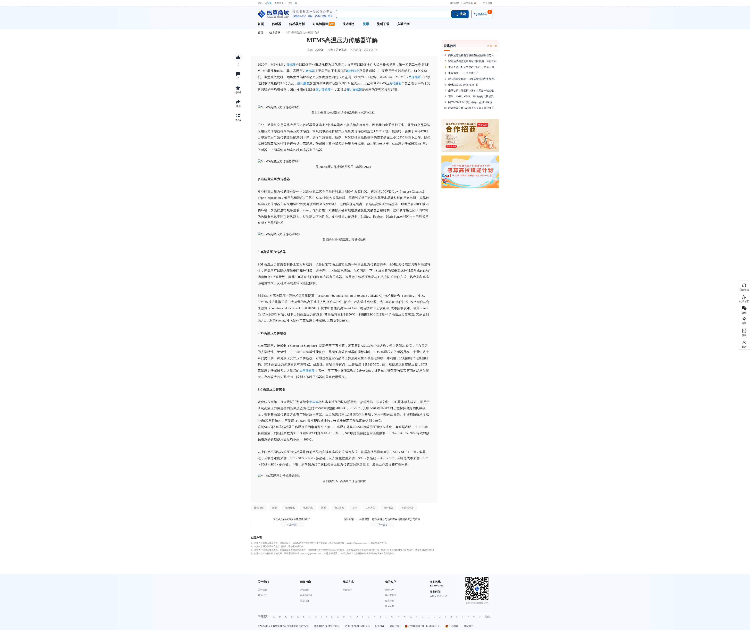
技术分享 (274, 32)
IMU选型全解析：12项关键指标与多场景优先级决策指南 (472, 78)
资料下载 (383, 24)
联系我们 (262, 595)
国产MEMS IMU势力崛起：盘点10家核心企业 (472, 102)
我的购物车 (391, 595)
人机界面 (370, 507)
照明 (323, 507)
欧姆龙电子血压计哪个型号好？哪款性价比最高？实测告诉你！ (472, 108)
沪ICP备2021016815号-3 (357, 626)
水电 (355, 507)
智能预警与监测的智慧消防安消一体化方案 (472, 61)
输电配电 (290, 507)
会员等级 (389, 600)
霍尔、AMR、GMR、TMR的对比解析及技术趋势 (472, 96)
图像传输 (258, 507)
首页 (261, 24)
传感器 (276, 24)
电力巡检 (339, 507)
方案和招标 (320, 24)
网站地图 (468, 626)
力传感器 (415, 77)
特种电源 (388, 507)
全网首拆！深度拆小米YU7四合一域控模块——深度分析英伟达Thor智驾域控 (472, 90)
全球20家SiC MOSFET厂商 (463, 84)
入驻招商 (403, 24)
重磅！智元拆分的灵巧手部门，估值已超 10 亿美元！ (472, 67)
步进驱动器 (407, 507)
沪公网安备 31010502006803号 (424, 626)
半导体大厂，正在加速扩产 (463, 72)
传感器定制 (297, 24)
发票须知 (304, 600)
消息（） (293, 3)
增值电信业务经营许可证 (327, 626)
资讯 (366, 24)
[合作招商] (470, 135)
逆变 (274, 507)
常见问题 (389, 606)
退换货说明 (306, 595)
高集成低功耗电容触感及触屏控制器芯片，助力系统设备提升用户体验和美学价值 (472, 55)
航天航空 (353, 70)
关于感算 (487, 3)
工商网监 (453, 626)
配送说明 (347, 589)
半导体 (313, 402)
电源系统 (308, 507)
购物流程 (304, 589)
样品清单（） (471, 3)
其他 (487, 616)
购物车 (484, 13)
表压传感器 (307, 370)
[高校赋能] (470, 171)
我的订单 (454, 3)
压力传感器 (323, 89)
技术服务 (349, 24)
